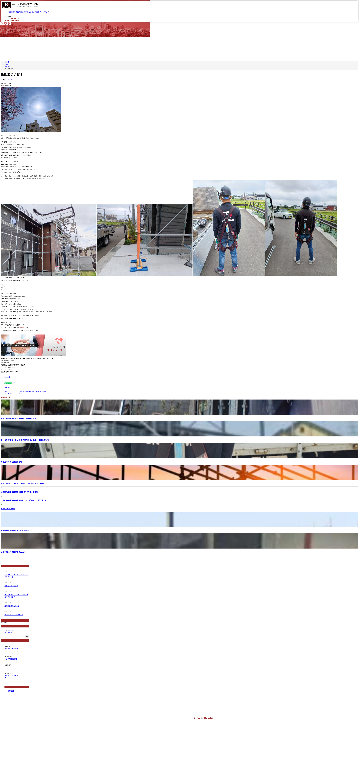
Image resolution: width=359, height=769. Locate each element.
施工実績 (19, 12)
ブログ (37, 12)
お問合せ (21, 327)
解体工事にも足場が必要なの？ (13, 552)
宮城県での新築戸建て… (11, 649)
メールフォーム (7, 23)
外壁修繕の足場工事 (11, 586)
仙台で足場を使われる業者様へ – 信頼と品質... (19, 418)
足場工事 (11, 691)
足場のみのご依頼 (8, 508)
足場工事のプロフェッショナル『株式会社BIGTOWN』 (23, 483)
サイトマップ (44, 12)
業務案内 (12, 12)
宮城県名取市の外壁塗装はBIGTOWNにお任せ (19, 492)
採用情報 (25, 12)
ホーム (6, 12)
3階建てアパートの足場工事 (13, 615)
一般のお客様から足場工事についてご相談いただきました (24, 500)
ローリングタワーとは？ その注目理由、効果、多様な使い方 (25, 440)
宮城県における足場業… (11, 676)
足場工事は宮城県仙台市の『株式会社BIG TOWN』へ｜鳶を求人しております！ (153, 763)
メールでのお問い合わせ (203, 718)
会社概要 (31, 12)
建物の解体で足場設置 (11, 606)
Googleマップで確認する (134, 755)
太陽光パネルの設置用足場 (11, 461)
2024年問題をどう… (11, 659)
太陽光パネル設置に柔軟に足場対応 (15, 530)
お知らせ (10, 80)
